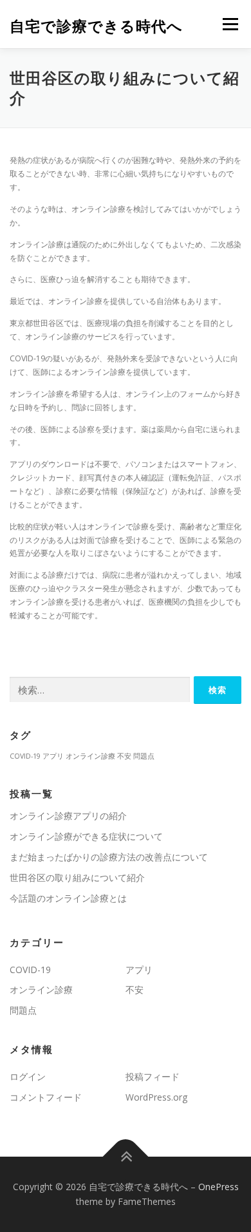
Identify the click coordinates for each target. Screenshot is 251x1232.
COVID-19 (25, 756)
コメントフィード (46, 1097)
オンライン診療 (90, 756)
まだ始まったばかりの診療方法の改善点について (109, 857)
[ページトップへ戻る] (126, 1156)
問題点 (143, 756)
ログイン (28, 1076)
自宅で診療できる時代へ (96, 25)
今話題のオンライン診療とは (68, 898)
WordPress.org (156, 1097)
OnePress (218, 1186)
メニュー (230, 24)
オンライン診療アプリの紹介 (68, 816)
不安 (124, 756)
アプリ (53, 756)
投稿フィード (153, 1076)
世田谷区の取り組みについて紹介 (77, 877)
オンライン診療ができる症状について (86, 836)
